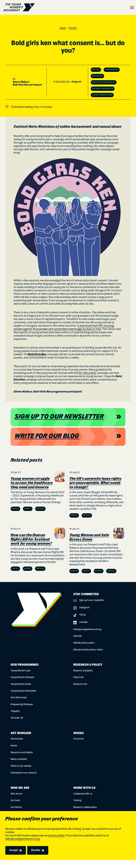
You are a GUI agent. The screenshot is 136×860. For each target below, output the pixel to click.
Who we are (16, 794)
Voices (73, 28)
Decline (35, 850)
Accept (13, 850)
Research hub (80, 684)
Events (14, 746)
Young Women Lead (20, 671)
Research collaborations (85, 807)
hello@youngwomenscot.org (22, 839)
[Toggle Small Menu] (132, 7)
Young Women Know (21, 684)
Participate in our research (24, 773)
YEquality (15, 711)
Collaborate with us (82, 794)
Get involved (17, 739)
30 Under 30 (17, 718)
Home (62, 28)
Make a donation (19, 759)
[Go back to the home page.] (19, 7)
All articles (78, 739)
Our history (16, 807)
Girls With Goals (19, 698)
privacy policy (56, 835)
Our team (15, 800)
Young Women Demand (22, 677)
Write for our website (21, 766)
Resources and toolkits (22, 753)
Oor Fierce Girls (87, 373)
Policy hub (78, 677)
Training (77, 800)
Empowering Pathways (22, 704)
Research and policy (83, 671)
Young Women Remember (23, 691)
